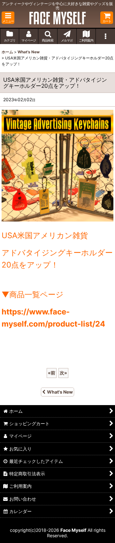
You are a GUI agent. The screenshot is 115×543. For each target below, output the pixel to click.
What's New (60, 392)
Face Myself (73, 530)
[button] (8, 17)
